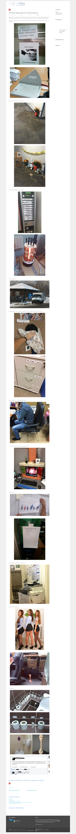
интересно (55, 821)
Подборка (50, 819)
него (36, 822)
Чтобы (36, 821)
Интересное (30, 14)
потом (41, 822)
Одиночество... (11, 800)
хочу (53, 822)
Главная (57, 11)
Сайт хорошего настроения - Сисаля (62, 31)
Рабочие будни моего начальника (15, 803)
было (45, 821)
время (47, 821)
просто (44, 822)
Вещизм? (10, 799)
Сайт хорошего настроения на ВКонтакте (40, 829)
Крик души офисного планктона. (14, 801)
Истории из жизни (59, 12)
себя (46, 822)
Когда (47, 819)
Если (39, 819)
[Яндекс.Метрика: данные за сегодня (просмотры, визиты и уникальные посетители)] (17, 820)
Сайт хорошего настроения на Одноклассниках (38, 829)
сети (48, 822)
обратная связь (30, 830)
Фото (59, 819)
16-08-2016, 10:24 (13, 14)
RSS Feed (47, 829)
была (42, 821)
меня (58, 821)
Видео (36, 819)
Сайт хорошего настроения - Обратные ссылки (46, 829)
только (50, 822)
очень (38, 822)
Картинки (44, 819)
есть (51, 821)
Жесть (41, 819)
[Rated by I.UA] (16, 822)
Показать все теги (38, 824)
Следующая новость (32, 790)
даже (49, 821)
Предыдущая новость (14, 790)
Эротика (39, 821)
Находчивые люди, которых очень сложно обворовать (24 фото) (20, 802)
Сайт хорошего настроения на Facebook (36, 829)
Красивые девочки (59, 14)
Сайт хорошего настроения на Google (44, 829)
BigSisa (21, 14)
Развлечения (55, 819)
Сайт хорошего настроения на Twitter (42, 829)
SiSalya (10, 829)
